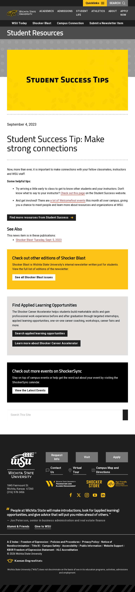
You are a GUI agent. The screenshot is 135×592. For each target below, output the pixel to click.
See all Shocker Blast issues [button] (34, 277)
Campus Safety (51, 545)
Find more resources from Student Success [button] (39, 217)
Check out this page (73, 193)
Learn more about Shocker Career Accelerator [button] (46, 343)
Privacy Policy (90, 541)
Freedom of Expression (34, 541)
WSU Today (19, 23)
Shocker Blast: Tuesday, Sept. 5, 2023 (39, 240)
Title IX (35, 545)
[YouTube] (95, 495)
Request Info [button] (56, 457)
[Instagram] (87, 495)
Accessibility (69, 545)
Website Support (113, 545)
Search (115, 3)
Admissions (65, 11)
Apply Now (124, 13)
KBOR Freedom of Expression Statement (30, 549)
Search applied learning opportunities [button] (40, 333)
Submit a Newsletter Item (106, 23)
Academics (46, 11)
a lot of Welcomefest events (67, 200)
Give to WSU (43, 526)
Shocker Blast (42, 23)
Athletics (98, 11)
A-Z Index (12, 541)
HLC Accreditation (67, 549)
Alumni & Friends (18, 526)
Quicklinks (92, 3)
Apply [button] (116, 457)
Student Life (82, 13)
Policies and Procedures (65, 541)
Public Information (90, 545)
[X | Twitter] (79, 495)
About (112, 11)
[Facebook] (71, 495)
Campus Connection (70, 23)
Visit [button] (87, 457)
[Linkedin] (103, 495)
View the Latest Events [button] (30, 390)
